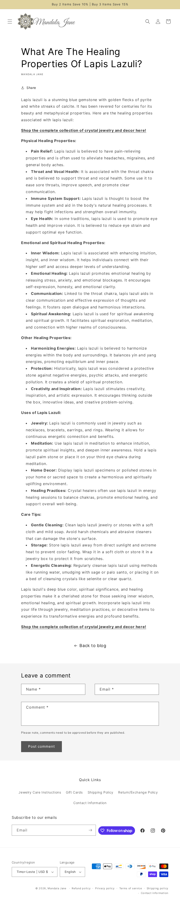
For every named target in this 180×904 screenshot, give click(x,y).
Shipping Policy (100, 792)
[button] (10, 21)
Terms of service (130, 888)
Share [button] (31, 88)
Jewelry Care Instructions (40, 792)
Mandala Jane (57, 888)
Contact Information (89, 803)
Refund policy (81, 888)
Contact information (154, 893)
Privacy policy (105, 888)
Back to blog (92, 645)
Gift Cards (74, 792)
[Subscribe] (90, 830)
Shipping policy (158, 888)
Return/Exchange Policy (138, 792)
